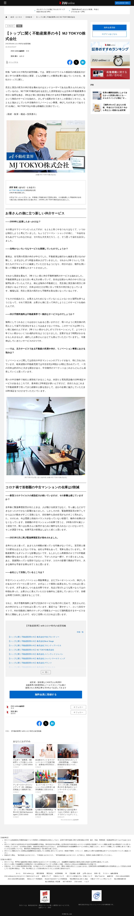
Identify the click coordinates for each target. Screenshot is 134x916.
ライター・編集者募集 (110, 873)
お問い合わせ (87, 873)
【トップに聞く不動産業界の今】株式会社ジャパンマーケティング (36, 658)
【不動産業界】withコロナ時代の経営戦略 (25, 731)
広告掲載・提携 (75, 873)
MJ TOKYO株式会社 (16, 190)
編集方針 (110, 876)
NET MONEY (67, 881)
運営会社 (50, 873)
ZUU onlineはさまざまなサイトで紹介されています (21, 876)
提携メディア (46, 876)
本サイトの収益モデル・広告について (79, 876)
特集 (19, 26)
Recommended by (67, 819)
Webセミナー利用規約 (34, 879)
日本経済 (10, 26)
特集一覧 (80, 632)
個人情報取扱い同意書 (52, 881)
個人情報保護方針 (120, 879)
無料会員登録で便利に (123, 3)
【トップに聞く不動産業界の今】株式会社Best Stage (31, 641)
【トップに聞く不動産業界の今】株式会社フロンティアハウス (34, 645)
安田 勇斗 (14, 56)
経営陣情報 (59, 873)
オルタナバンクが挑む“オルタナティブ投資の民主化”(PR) (51, 10)
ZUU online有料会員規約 (16, 879)
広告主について (59, 876)
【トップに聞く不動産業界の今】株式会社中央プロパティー (33, 637)
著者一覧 (97, 873)
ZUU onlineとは (28, 873)
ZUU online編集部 (17, 51)
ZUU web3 (78, 881)
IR (66, 873)
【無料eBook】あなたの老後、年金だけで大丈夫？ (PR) (85, 10)
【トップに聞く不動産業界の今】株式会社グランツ (30, 663)
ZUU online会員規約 (123, 876)
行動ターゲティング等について (101, 879)
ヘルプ (86, 881)
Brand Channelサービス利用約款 (56, 879)
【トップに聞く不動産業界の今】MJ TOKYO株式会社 (31, 650)
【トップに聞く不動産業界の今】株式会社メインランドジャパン (35, 654)
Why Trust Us (100, 876)
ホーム (18, 873)
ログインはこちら (109, 34)
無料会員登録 (109, 27)
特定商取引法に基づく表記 (79, 879)
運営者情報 (40, 873)
